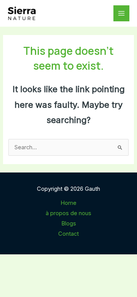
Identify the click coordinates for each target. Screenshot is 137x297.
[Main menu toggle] (121, 13)
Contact (68, 233)
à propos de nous (68, 213)
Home (68, 203)
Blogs (68, 223)
